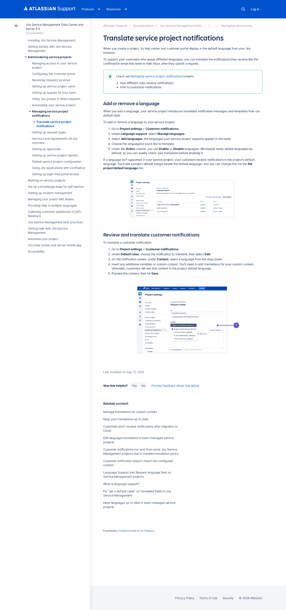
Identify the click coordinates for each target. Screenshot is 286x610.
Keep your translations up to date (125, 419)
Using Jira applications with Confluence (58, 168)
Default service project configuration (56, 161)
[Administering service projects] (214, 25)
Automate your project (43, 239)
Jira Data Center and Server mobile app (55, 245)
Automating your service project (53, 105)
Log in (255, 9)
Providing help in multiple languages (52, 205)
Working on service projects (46, 180)
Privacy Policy (184, 598)
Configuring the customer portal (53, 73)
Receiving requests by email (51, 80)
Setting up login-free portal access (55, 174)
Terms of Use (208, 598)
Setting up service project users (53, 86)
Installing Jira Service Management (51, 40)
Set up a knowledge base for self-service (56, 186)
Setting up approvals (46, 149)
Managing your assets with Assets (51, 199)
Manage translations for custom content (130, 411)
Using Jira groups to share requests (56, 99)
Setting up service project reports (55, 155)
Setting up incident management (50, 193)
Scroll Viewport (145, 530)
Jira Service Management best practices (55, 222)
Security (228, 598)
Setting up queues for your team (54, 92)
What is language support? (121, 484)
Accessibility (36, 251)
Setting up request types (49, 132)
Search (243, 9)
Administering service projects (50, 57)
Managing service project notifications (156, 76)
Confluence (124, 530)
